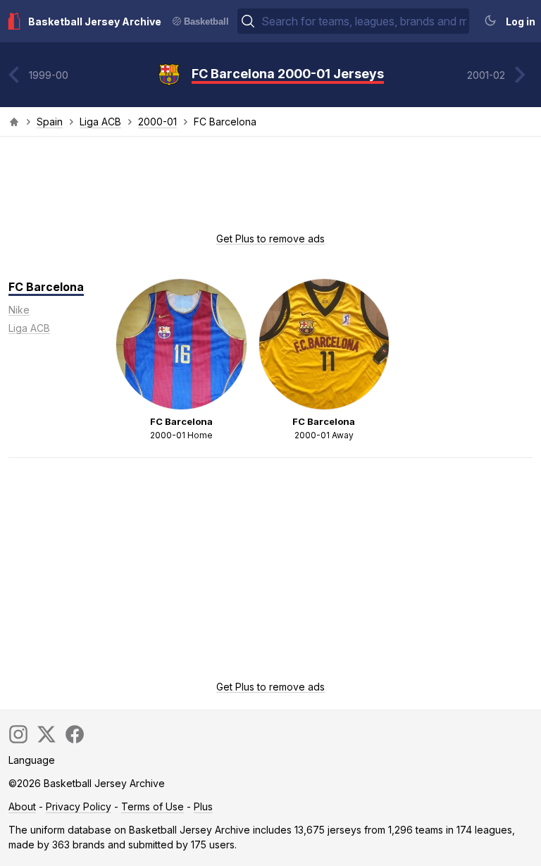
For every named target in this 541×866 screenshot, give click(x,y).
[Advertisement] (270, 189)
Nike (19, 310)
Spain (50, 122)
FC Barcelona (46, 287)
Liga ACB (100, 122)
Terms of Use (152, 806)
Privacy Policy (78, 806)
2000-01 (157, 122)
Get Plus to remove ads (270, 239)
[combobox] (364, 21)
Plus (203, 806)
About (22, 806)
